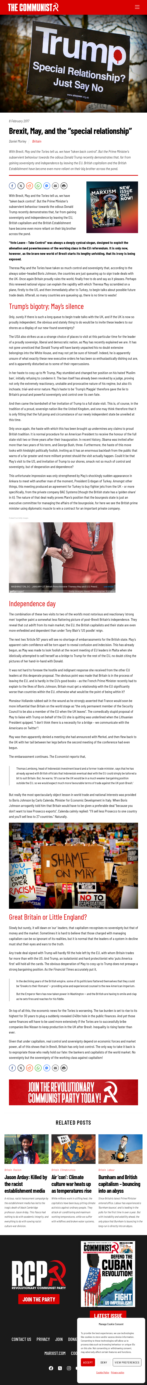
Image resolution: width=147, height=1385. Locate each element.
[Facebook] (51, 1368)
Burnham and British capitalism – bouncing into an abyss (119, 1183)
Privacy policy (117, 1372)
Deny (104, 1362)
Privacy (43, 1339)
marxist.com (55, 1353)
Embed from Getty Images (18, 518)
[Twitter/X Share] (21, 185)
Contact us (21, 1339)
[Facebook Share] (12, 185)
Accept (88, 1362)
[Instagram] (69, 1368)
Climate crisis (67, 1169)
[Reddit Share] (29, 185)
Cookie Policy (102, 1372)
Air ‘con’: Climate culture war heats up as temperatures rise (71, 1183)
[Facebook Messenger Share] (46, 185)
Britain (36, 141)
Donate (74, 1339)
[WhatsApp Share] (38, 185)
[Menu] (137, 7)
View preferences (127, 1362)
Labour (111, 1169)
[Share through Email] (55, 185)
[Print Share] (64, 185)
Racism (17, 1169)
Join (59, 1339)
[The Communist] (33, 10)
